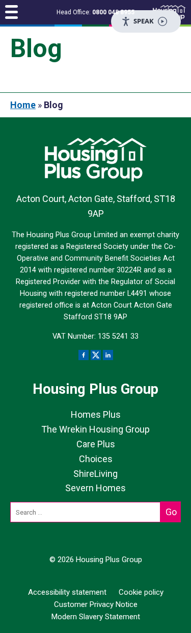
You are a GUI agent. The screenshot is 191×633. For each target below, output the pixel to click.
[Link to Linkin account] (108, 355)
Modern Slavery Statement (95, 616)
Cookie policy (141, 592)
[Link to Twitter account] (96, 355)
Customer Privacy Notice (96, 604)
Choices (96, 458)
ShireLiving (95, 473)
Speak (143, 21)
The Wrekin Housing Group (95, 429)
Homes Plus (96, 414)
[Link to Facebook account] (83, 355)
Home (23, 104)
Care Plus (95, 444)
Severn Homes (95, 488)
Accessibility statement (67, 592)
